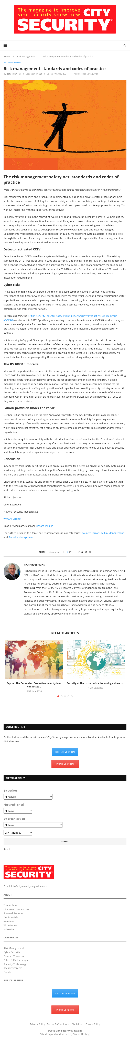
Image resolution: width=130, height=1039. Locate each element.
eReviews (9, 921)
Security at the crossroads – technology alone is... (96, 683)
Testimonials (11, 917)
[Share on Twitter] (82, 552)
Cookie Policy (92, 1024)
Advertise (9, 929)
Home (7, 56)
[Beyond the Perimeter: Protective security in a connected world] (34, 659)
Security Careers (13, 968)
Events (7, 972)
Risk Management (26, 56)
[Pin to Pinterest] (86, 552)
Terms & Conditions (58, 1024)
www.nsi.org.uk (12, 518)
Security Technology (15, 964)
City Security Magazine (16, 909)
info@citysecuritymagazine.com (29, 886)
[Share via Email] (90, 552)
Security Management (21, 537)
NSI (40, 73)
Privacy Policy (37, 1024)
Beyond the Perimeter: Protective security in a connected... (34, 685)
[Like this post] (72, 552)
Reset (7, 849)
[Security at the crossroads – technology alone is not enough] (96, 659)
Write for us (10, 925)
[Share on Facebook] (79, 552)
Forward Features (13, 913)
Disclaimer (77, 1024)
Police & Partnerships (16, 960)
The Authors (10, 905)
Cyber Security (12, 952)
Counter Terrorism (92, 533)
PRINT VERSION (65, 764)
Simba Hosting (81, 1034)
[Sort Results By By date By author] (18, 832)
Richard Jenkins (13, 73)
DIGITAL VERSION (65, 752)
